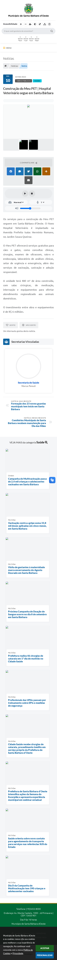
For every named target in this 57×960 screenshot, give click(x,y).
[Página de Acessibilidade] (49, 24)
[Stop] (32, 193)
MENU (9, 48)
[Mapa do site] (45, 24)
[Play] (25, 193)
